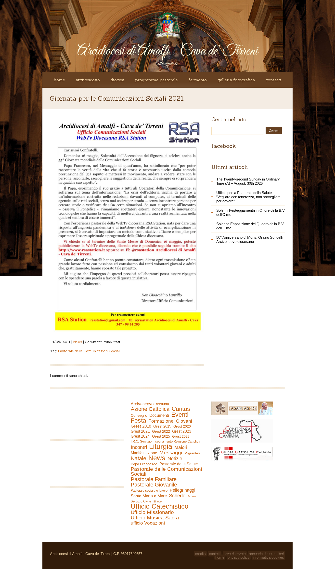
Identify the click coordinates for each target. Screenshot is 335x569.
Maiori (180, 447)
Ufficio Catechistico (159, 506)
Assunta (162, 404)
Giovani (184, 421)
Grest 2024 (140, 436)
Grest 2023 (181, 431)
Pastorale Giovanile (154, 484)
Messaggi (170, 452)
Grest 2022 (161, 431)
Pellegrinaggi (182, 490)
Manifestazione (144, 453)
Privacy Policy (239, 557)
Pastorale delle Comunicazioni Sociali (89, 351)
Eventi (180, 414)
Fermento (198, 79)
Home (59, 79)
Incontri (139, 447)
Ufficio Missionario (152, 512)
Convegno (139, 415)
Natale (138, 458)
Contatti (273, 79)
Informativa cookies (268, 557)
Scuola (192, 496)
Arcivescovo (88, 79)
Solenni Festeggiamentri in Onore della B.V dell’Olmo (250, 212)
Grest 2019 (162, 426)
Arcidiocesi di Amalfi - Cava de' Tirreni (167, 51)
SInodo (157, 501)
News (77, 342)
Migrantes (192, 453)
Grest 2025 (161, 436)
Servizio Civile (141, 501)
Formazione (161, 421)
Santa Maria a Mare (149, 496)
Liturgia (160, 446)
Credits (200, 554)
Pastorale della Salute (178, 464)
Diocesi (117, 79)
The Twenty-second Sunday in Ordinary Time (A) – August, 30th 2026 (248, 181)
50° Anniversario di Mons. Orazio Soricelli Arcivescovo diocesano (249, 239)
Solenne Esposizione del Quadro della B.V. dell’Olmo (250, 226)
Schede (177, 495)
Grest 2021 (140, 431)
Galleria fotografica (236, 79)
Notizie (175, 458)
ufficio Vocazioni (148, 523)
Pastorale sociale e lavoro (149, 490)
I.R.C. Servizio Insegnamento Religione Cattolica (165, 441)
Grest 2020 (182, 426)
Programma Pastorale (156, 79)
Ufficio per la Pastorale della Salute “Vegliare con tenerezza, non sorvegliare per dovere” (248, 197)
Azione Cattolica (150, 409)
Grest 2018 (141, 426)
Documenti (159, 415)
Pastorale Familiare (154, 479)
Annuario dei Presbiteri (266, 554)
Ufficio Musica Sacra (155, 517)
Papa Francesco (144, 464)
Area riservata (235, 554)
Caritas (181, 408)
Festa (138, 420)
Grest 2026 (181, 436)
